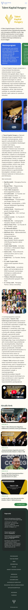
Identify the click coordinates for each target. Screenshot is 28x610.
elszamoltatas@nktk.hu (14, 537)
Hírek (14, 561)
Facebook (14, 595)
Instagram (14, 592)
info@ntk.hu (12, 524)
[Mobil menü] (26, 3)
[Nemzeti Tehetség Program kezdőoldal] (7, 3)
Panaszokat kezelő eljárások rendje (14, 585)
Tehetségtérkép (14, 558)
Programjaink (14, 556)
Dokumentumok (14, 579)
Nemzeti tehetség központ (14, 569)
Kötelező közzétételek (14, 587)
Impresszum (14, 574)
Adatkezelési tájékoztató (14, 582)
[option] (10, 54)
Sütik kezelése (14, 577)
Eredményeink (14, 564)
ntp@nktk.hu (12, 533)
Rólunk (14, 567)
